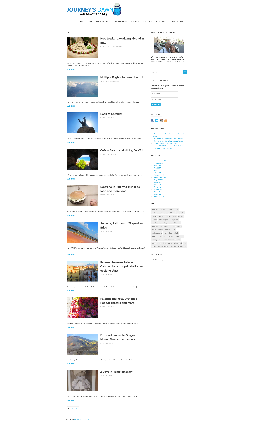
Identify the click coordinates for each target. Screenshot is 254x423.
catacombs (180, 213)
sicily (164, 243)
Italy (108, 46)
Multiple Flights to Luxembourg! (121, 77)
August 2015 (158, 189)
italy (165, 223)
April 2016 (157, 184)
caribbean (171, 213)
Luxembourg (114, 81)
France (154, 219)
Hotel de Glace (157, 223)
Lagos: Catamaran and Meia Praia (165, 143)
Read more (71, 69)
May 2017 (157, 173)
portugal (170, 236)
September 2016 (160, 177)
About (90, 22)
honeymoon (174, 219)
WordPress (77, 419)
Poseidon (86, 419)
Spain (170, 243)
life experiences (165, 226)
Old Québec (167, 233)
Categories (160, 22)
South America (120, 22)
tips (184, 243)
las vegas (155, 226)
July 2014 (157, 194)
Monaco (160, 230)
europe (180, 216)
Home (82, 22)
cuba (175, 216)
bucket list (155, 213)
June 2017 (157, 170)
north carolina (157, 233)
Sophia (102, 46)
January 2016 (158, 187)
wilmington (182, 246)
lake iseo (177, 223)
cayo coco (162, 216)
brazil (176, 209)
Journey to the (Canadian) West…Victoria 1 (169, 141)
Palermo (155, 236)
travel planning (163, 246)
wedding (173, 246)
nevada (167, 230)
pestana (162, 236)
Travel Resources (178, 22)
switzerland (178, 243)
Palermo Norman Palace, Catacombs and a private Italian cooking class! (121, 266)
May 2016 (157, 182)
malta (154, 230)
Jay (101, 81)
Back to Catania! (111, 114)
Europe (134, 22)
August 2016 (158, 180)
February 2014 (159, 196)
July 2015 (157, 192)
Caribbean (147, 22)
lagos (170, 223)
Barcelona (155, 209)
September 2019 (160, 161)
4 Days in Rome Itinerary (116, 371)
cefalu (169, 216)
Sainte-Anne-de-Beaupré (171, 240)
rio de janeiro (156, 240)
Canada (163, 213)
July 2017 (157, 168)
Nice (173, 230)
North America (102, 22)
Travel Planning (116, 46)
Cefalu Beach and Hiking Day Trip (122, 150)
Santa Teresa (156, 243)
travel (154, 246)
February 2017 (159, 175)
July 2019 (157, 165)
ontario (176, 233)
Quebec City (179, 236)
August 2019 (158, 163)
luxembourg (177, 226)
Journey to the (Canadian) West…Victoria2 (169, 139)
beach (163, 209)
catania (154, 216)
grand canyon (163, 219)
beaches (169, 209)
